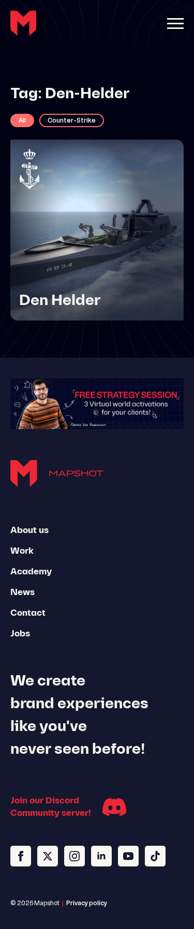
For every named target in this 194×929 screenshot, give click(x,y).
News (22, 592)
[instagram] (74, 856)
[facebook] (20, 856)
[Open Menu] (175, 23)
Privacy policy (86, 904)
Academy (31, 572)
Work (22, 551)
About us (29, 530)
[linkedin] (101, 856)
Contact (28, 613)
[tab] (22, 120)
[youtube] (128, 856)
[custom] (155, 856)
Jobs (20, 634)
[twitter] (47, 856)
